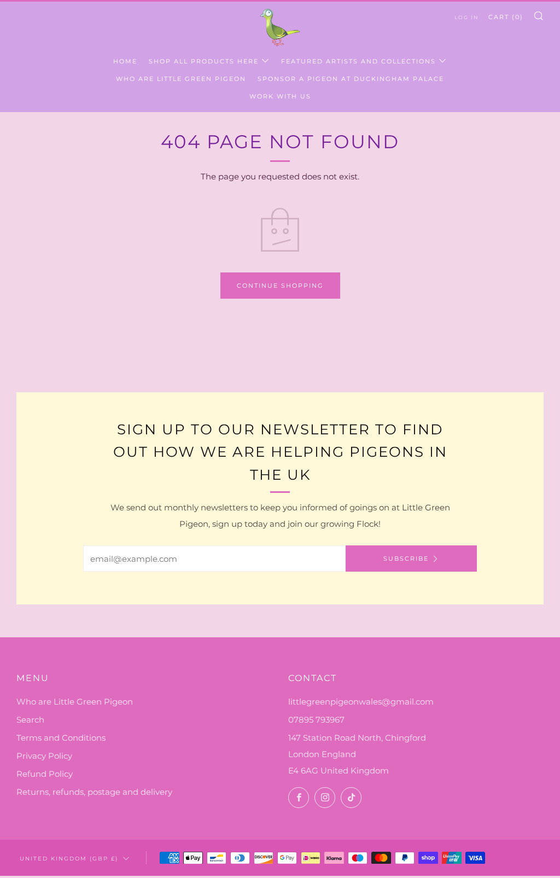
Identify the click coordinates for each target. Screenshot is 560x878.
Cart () (505, 17)
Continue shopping (280, 285)
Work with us (280, 96)
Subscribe (406, 558)
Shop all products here (204, 61)
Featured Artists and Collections (358, 61)
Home (125, 61)
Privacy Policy (44, 756)
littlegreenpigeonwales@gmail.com (361, 701)
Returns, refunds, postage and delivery (94, 792)
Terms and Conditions (61, 737)
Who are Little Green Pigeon (181, 79)
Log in (466, 17)
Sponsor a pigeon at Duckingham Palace (351, 79)
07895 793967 (316, 719)
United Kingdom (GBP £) (69, 858)
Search (30, 719)
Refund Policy (44, 774)
